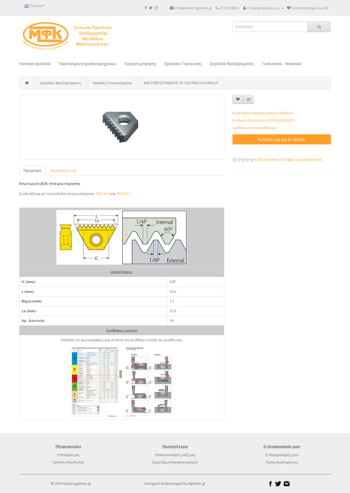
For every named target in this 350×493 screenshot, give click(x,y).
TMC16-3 (103, 193)
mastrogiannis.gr (77, 483)
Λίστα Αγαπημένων (282, 462)
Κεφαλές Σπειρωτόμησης (112, 83)
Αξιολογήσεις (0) (63, 170)
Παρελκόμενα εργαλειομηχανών (87, 63)
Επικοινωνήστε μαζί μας (175, 454)
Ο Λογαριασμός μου (281, 454)
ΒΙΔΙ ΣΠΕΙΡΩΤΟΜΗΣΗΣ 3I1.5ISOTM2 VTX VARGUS (181, 83)
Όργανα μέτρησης (140, 63)
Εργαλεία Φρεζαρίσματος (232, 63)
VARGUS (286, 112)
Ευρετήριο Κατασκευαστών (175, 462)
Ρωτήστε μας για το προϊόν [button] (282, 139)
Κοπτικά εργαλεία (35, 63)
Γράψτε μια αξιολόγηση (302, 159)
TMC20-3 (123, 193)
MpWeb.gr (196, 483)
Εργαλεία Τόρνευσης (183, 63)
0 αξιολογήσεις (267, 159)
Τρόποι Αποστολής (68, 462)
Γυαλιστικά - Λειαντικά (281, 63)
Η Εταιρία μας (68, 454)
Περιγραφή (32, 170)
